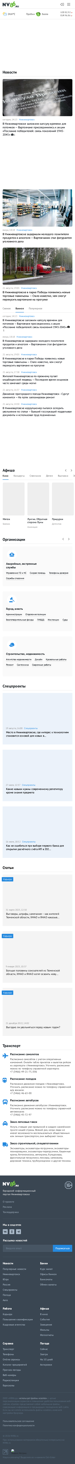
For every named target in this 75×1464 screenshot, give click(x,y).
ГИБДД (40, 619)
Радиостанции (11, 1380)
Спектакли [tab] (35, 475)
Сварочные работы (41, 664)
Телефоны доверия (58, 572)
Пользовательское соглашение (18, 1421)
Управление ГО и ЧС (16, 572)
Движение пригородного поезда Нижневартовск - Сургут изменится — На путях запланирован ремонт (36, 395)
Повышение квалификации (18, 1319)
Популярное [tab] (35, 308)
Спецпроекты (14, 686)
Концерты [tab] (19, 475)
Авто (5, 1300)
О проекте (8, 1201)
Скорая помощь (37, 572)
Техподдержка (11, 1212)
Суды (65, 619)
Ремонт (9, 664)
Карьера (7, 1314)
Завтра (44, 1354)
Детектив (56, 523)
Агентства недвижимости (18, 659)
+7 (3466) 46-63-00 (21, 1093)
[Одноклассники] (11, 1231)
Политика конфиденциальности (19, 1425)
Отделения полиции (35, 614)
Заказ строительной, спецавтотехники (34, 1143)
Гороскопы (8, 1385)
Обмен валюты (48, 1284)
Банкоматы (46, 1279)
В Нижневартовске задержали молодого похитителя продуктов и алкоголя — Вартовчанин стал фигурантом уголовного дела (37, 237)
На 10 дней (46, 1359)
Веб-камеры (9, 1375)
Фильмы (44, 1329)
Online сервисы (11, 1359)
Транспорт (11, 1045)
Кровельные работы (56, 659)
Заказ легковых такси (23, 1121)
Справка (8, 1343)
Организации (14, 539)
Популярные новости (14, 1269)
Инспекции (53, 619)
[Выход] (69, 4)
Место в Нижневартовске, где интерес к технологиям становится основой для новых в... (37, 734)
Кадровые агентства (14, 1324)
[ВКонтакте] (5, 1231)
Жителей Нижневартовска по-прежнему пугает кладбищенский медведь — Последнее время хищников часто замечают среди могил (35, 379)
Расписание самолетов (24, 1054)
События (45, 1319)
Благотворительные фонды (20, 619)
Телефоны (8, 1354)
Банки (44, 1263)
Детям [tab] (49, 475)
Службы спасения (15, 578)
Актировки (46, 1364)
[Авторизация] (62, 4)
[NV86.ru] (11, 4)
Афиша (9, 470)
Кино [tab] (6, 475)
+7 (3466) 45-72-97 (21, 1114)
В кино (44, 1314)
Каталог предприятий (15, 1364)
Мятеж (6, 519)
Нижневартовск (27, 119)
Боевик (6, 523)
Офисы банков (48, 1274)
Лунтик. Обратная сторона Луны (37, 521)
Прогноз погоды (12, 1369)
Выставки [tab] (63, 475)
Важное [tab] (20, 308)
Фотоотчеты (47, 1335)
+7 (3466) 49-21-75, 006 (23, 1071)
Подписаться (62, 1248)
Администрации (14, 614)
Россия (6, 1284)
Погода (7, 1295)
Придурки (57, 519)
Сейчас (44, 1349)
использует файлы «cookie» (33, 1398)
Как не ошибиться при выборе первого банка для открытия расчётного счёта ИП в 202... (35, 847)
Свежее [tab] (7, 308)
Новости (10, 72)
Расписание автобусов (24, 1100)
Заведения (46, 1324)
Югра (6, 1279)
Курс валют (46, 1269)
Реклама (7, 1206)
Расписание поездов (23, 1078)
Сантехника (23, 664)
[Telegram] (18, 1231)
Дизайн (38, 659)
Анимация (32, 527)
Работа (7, 1308)
